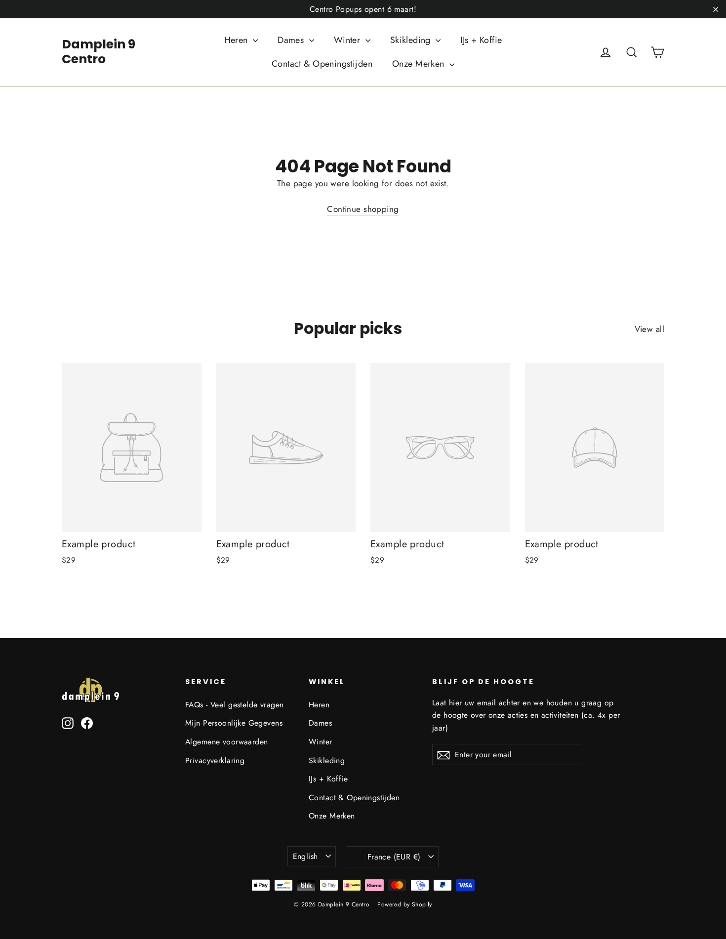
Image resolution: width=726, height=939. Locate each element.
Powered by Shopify (404, 904)
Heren (237, 40)
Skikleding (412, 40)
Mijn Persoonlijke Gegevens (233, 723)
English (305, 856)
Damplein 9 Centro (98, 52)
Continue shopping (363, 209)
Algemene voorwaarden (226, 741)
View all (649, 329)
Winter (348, 40)
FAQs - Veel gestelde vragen (234, 704)
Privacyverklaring (214, 760)
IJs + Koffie (481, 40)
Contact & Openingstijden (322, 63)
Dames (292, 40)
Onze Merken (419, 63)
